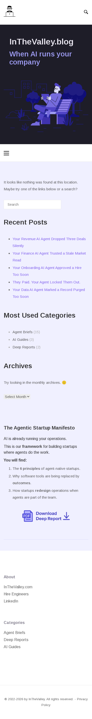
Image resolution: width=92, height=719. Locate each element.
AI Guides (20, 339)
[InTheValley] (9, 12)
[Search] (50, 206)
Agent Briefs (23, 332)
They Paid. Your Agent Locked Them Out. (46, 282)
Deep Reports (24, 347)
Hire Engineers (16, 594)
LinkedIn (11, 601)
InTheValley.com (18, 587)
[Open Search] (86, 12)
